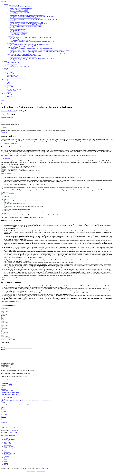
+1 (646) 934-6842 (12, 432)
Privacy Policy (11, 363)
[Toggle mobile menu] (1, 103)
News (5, 457)
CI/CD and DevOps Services (11, 448)
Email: (3, 347)
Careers (5, 459)
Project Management (9, 446)
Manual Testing (7, 443)
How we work (7, 454)
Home (2, 111)
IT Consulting (7, 445)
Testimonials (7, 452)
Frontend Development (9, 441)
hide (10, 384)
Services (6, 111)
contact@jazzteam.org (9, 435)
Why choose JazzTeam (9, 453)
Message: (3, 349)
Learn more (33, 404)
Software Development (9, 439)
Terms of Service (41, 471)
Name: (2, 346)
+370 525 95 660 (14, 430)
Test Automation (12, 111)
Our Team (6, 456)
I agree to (8, 363)
